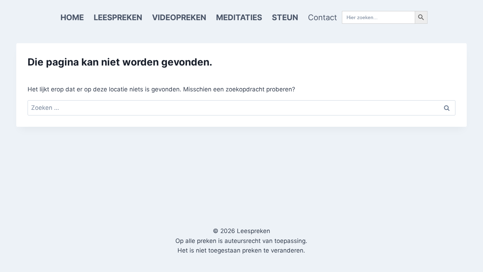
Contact (322, 17)
